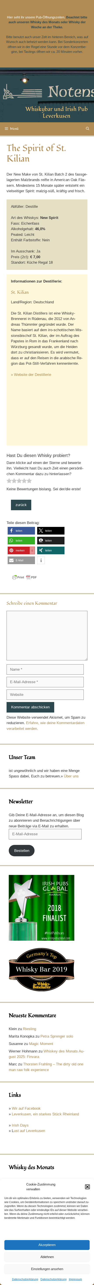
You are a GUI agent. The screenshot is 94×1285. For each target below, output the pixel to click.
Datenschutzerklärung (25, 1279)
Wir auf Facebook (26, 1108)
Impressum (75, 1279)
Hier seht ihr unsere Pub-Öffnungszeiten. (36, 17)
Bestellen (21, 851)
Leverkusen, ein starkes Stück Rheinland (45, 1114)
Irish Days (20, 1125)
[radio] (9, 481)
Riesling (29, 1029)
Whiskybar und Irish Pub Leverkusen (56, 112)
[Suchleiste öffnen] (87, 128)
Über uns (71, 776)
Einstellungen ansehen (47, 1269)
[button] (87, 1187)
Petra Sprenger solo (56, 1036)
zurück (21, 505)
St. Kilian (20, 292)
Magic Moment (41, 1044)
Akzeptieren (47, 1245)
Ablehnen (47, 1257)
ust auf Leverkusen (29, 1131)
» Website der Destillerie (31, 375)
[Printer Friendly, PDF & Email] (24, 579)
